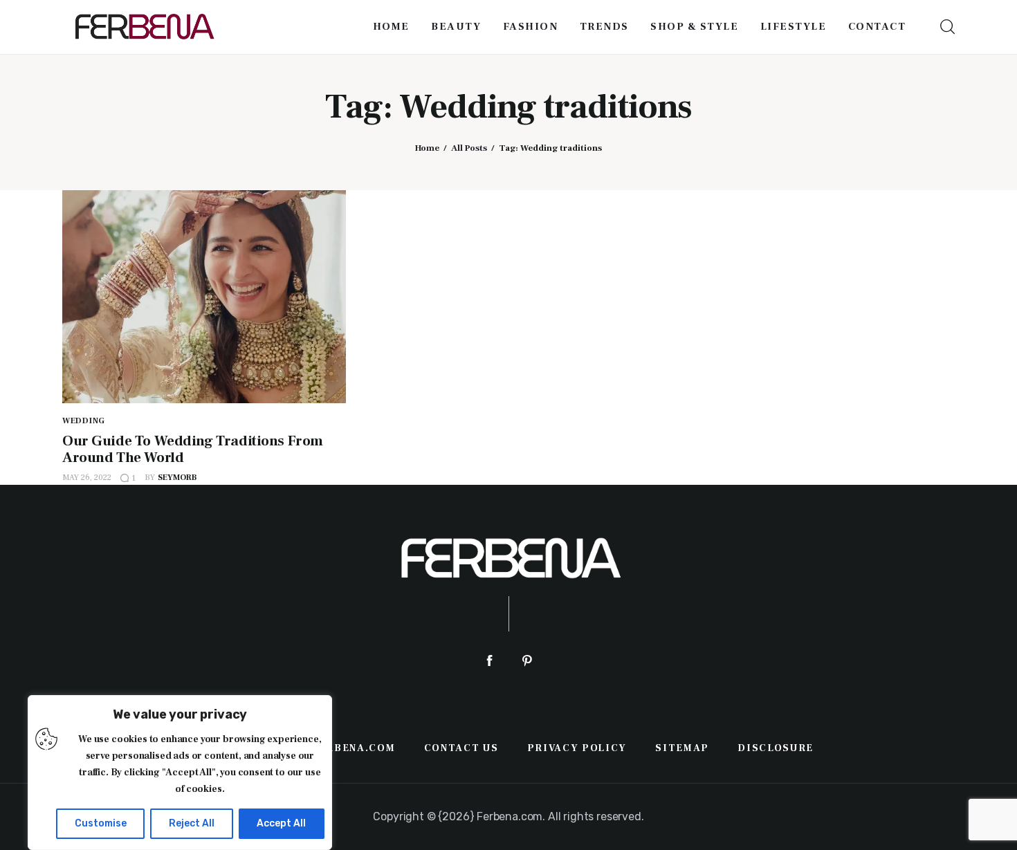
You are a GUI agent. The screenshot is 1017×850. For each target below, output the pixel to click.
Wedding (83, 421)
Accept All (281, 823)
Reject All (191, 823)
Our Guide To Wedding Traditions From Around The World (192, 449)
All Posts (469, 148)
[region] (180, 772)
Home (427, 148)
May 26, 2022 (86, 477)
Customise (101, 823)
